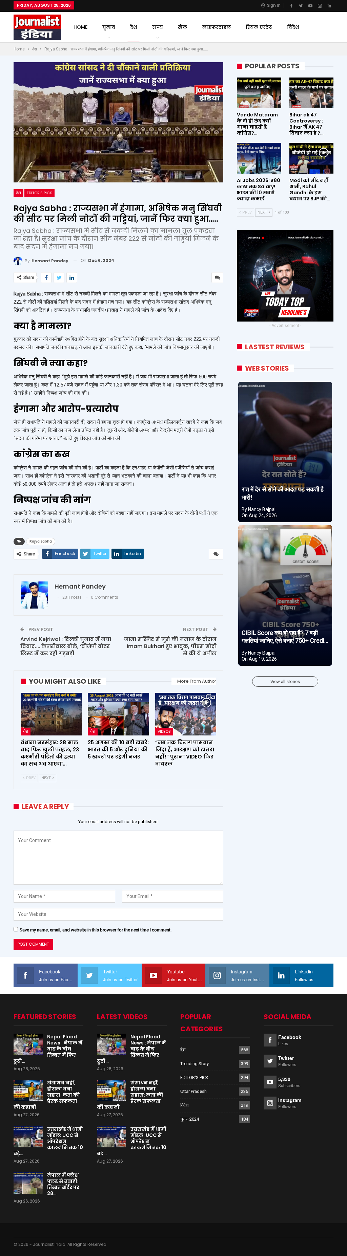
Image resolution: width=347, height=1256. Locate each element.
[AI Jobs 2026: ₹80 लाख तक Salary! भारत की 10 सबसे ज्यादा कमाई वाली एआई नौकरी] (259, 158)
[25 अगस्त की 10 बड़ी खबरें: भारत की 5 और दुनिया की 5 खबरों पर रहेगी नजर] (118, 714)
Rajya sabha (40, 541)
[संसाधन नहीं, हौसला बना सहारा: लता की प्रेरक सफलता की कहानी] (28, 1090)
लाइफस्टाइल (216, 27)
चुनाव (108, 27)
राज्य (157, 27)
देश (133, 27)
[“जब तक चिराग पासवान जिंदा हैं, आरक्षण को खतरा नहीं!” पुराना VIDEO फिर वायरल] (185, 714)
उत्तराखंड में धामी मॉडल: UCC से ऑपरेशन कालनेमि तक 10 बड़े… (48, 1141)
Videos (164, 731)
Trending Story (194, 1063)
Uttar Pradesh (193, 1091)
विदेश (293, 27)
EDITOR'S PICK (39, 193)
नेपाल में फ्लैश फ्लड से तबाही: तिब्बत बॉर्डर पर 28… (63, 1184)
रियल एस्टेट (259, 27)
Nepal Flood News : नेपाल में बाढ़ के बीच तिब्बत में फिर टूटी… (48, 1048)
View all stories (285, 681)
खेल (182, 27)
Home (80, 27)
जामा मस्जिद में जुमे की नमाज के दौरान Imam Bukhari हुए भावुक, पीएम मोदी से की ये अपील (170, 646)
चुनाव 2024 (189, 1119)
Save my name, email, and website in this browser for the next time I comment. (95, 929)
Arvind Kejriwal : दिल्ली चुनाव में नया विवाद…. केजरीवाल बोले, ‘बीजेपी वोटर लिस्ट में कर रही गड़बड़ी (65, 646)
